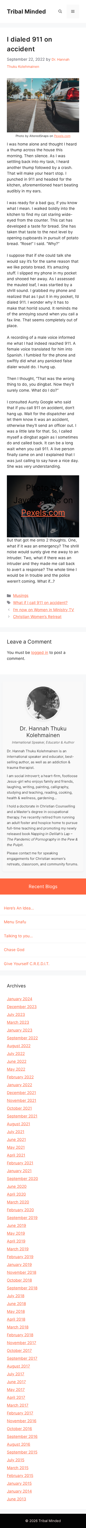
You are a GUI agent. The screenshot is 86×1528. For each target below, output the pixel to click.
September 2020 (22, 1178)
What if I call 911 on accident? (40, 602)
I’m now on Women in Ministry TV (43, 609)
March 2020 (18, 1202)
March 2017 (17, 1405)
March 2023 (18, 1022)
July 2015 (15, 1460)
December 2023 (22, 1006)
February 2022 (20, 1077)
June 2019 (16, 1225)
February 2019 (20, 1256)
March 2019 (18, 1249)
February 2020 (20, 1210)
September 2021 (22, 1116)
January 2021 (19, 1171)
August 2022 (19, 1045)
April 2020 (16, 1194)
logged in (39, 652)
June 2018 (16, 1303)
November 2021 (21, 1100)
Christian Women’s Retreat (37, 616)
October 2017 (19, 1350)
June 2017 (16, 1382)
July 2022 (16, 1053)
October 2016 (19, 1428)
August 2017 (18, 1366)
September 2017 (22, 1358)
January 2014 (19, 1491)
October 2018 (19, 1280)
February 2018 (20, 1335)
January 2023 (19, 1030)
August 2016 (18, 1444)
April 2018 (16, 1319)
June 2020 (17, 1186)
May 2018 (16, 1311)
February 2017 (20, 1413)
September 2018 (22, 1288)
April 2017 (16, 1397)
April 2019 (16, 1241)
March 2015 (17, 1467)
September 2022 (22, 1038)
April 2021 (16, 1155)
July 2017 (15, 1374)
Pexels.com (62, 136)
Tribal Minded (26, 11)
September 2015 (22, 1452)
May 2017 (16, 1389)
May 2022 (16, 1069)
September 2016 (22, 1436)
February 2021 (20, 1163)
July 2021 (15, 1131)
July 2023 (16, 1014)
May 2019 (16, 1233)
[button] (60, 11)
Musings (20, 595)
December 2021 (21, 1092)
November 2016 (21, 1421)
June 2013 (16, 1499)
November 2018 (21, 1272)
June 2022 (16, 1061)
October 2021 (19, 1108)
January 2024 (19, 999)
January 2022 (19, 1085)
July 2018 (15, 1296)
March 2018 (17, 1327)
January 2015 (19, 1483)
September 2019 (22, 1217)
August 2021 (18, 1124)
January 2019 (19, 1264)
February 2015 (20, 1475)
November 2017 (21, 1342)
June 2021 (16, 1139)
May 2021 (16, 1147)
